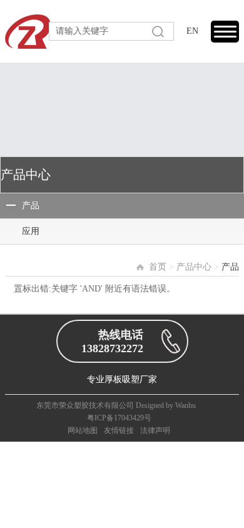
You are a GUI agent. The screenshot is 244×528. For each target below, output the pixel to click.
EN (192, 31)
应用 (30, 231)
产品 (30, 205)
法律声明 (155, 430)
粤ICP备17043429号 (119, 418)
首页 (157, 267)
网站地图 (83, 430)
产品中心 (193, 267)
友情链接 (119, 430)
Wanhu (185, 405)
